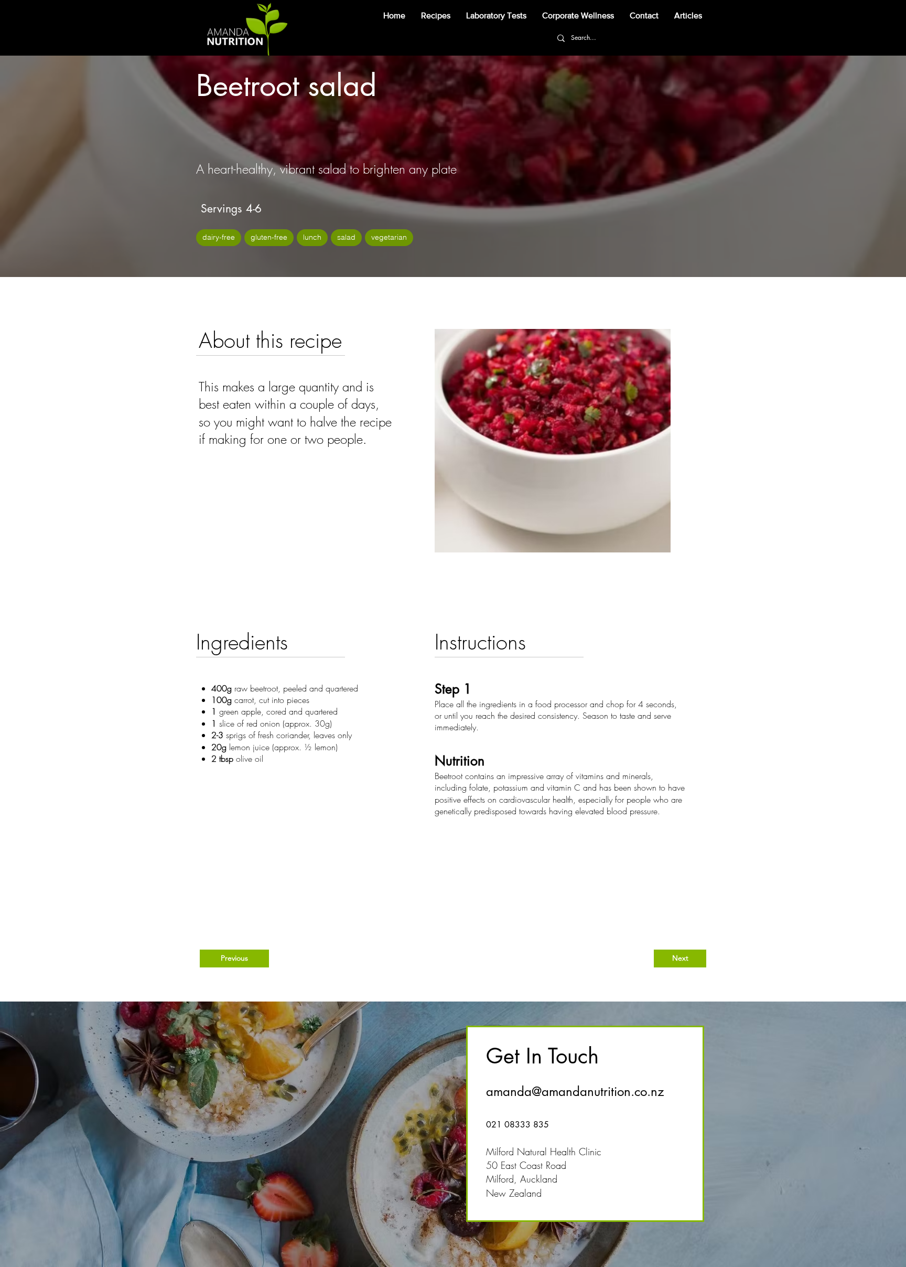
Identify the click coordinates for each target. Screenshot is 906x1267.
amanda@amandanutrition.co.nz (575, 1091)
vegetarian (389, 237)
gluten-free (269, 237)
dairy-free (218, 237)
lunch (312, 237)
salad (346, 237)
